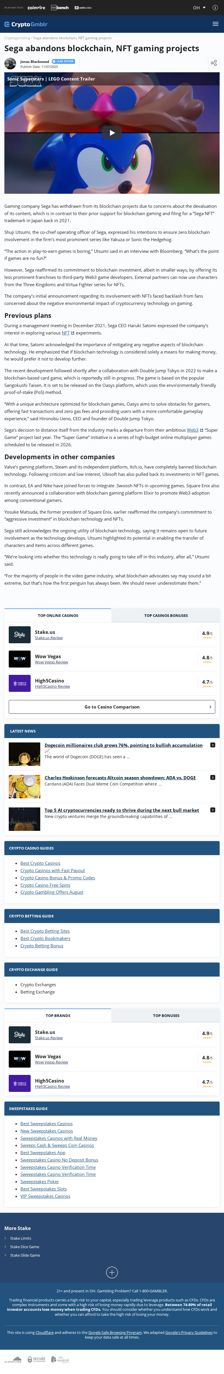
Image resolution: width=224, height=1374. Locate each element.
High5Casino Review (52, 686)
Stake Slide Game (25, 1255)
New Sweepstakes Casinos (46, 1131)
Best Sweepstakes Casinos (46, 1123)
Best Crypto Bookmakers (45, 938)
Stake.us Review (49, 637)
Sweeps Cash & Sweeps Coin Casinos (57, 1145)
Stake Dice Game (24, 1246)
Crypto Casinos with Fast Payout (52, 870)
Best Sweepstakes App (42, 1152)
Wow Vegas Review (51, 662)
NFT (66, 333)
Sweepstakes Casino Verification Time (58, 1167)
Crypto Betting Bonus (41, 945)
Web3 (193, 430)
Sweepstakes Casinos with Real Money (58, 1138)
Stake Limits (20, 1238)
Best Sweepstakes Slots (43, 1189)
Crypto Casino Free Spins (45, 885)
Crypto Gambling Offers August (51, 892)
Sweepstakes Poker (39, 1181)
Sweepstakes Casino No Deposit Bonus (59, 1160)
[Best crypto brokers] (26, 24)
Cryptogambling (17, 37)
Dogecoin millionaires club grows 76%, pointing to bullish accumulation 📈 (124, 747)
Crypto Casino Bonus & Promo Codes (57, 878)
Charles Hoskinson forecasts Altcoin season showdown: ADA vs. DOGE (120, 777)
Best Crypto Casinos (40, 863)
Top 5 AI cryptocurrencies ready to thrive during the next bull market (122, 810)
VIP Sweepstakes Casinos (45, 1196)
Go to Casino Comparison (112, 707)
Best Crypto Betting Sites (45, 931)
